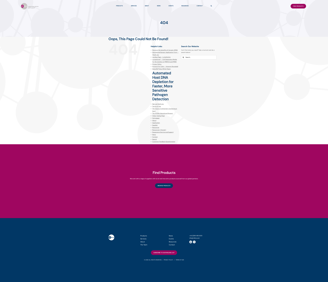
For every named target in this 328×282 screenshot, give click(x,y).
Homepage (155, 118)
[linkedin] (190, 242)
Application (156, 123)
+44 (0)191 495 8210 (195, 236)
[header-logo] (29, 4)
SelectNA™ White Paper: (163, 84)
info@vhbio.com (194, 238)
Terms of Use (156, 106)
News (154, 135)
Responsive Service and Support (162, 132)
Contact (155, 137)
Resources (155, 127)
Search (154, 139)
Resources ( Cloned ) (159, 130)
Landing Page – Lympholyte (161, 57)
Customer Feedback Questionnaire (163, 142)
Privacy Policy (156, 64)
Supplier (155, 125)
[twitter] (194, 242)
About (154, 120)
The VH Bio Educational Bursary (162, 113)
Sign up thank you (158, 104)
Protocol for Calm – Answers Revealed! (165, 66)
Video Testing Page (158, 116)
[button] (211, 6)
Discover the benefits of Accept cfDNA (165, 50)
